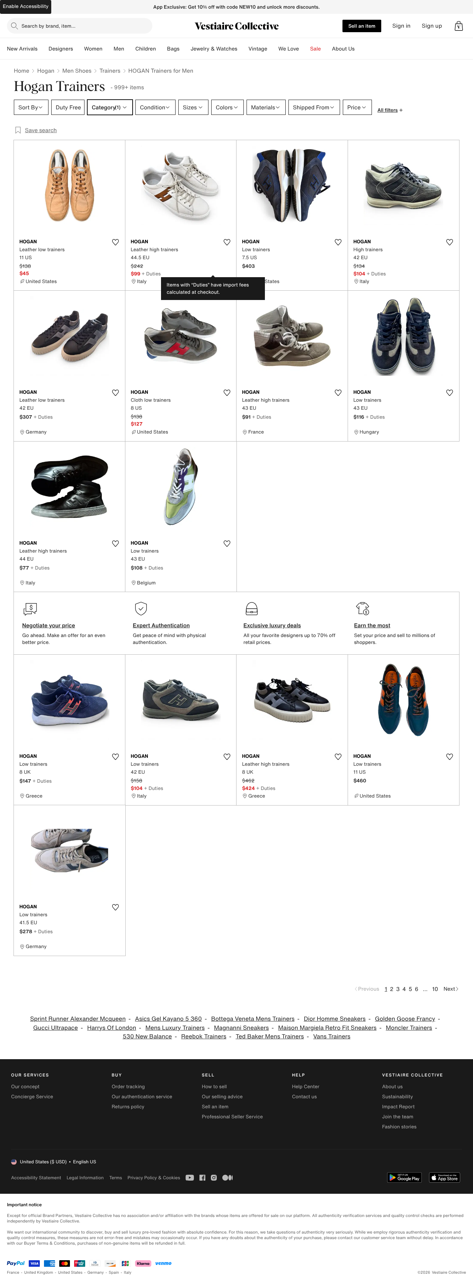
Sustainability (397, 1096)
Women (93, 49)
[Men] (130, 49)
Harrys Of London (111, 1028)
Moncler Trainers (409, 1028)
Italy (128, 1272)
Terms (115, 1177)
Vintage (257, 49)
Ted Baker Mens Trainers (269, 1036)
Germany (95, 1272)
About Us (343, 49)
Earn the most (372, 625)
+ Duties (151, 273)
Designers (60, 49)
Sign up (432, 25)
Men (119, 49)
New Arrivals (22, 49)
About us (392, 1086)
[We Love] (304, 49)
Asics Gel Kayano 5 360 (168, 1019)
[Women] (108, 49)
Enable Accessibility (25, 6)
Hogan (45, 70)
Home (21, 70)
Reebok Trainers (203, 1036)
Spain (114, 1272)
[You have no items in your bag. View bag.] (459, 26)
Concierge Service (32, 1096)
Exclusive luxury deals (272, 625)
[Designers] (78, 49)
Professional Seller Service (232, 1116)
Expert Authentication (161, 625)
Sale (315, 49)
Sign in (401, 25)
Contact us (304, 1096)
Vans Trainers (331, 1036)
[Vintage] (273, 49)
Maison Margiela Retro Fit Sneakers (327, 1028)
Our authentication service (141, 1096)
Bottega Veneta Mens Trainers (253, 1019)
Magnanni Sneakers (241, 1028)
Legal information (85, 1177)
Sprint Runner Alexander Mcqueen (78, 1019)
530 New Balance (147, 1036)
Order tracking (128, 1086)
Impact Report (398, 1106)
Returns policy (127, 1106)
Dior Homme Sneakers (335, 1019)
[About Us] (360, 49)
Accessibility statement (36, 1177)
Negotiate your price (48, 625)
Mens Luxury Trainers (175, 1028)
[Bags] (185, 49)
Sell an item (361, 25)
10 (435, 989)
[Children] (161, 49)
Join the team (397, 1116)
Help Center (305, 1086)
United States (70, 1272)
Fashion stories (399, 1126)
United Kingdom (38, 1272)
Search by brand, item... (48, 25)
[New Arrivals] (43, 49)
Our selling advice (222, 1096)
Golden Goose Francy (405, 1019)
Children (145, 49)
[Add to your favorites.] (115, 242)
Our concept (25, 1086)
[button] (459, 26)
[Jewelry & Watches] (243, 49)
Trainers (109, 70)
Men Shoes (76, 70)
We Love (288, 49)
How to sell (214, 1086)
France (13, 1272)
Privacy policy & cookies (153, 1177)
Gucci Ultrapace (55, 1028)
